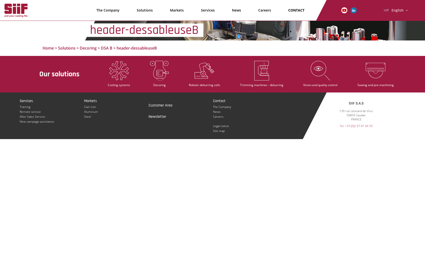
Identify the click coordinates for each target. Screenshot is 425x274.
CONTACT (296, 10)
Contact (219, 101)
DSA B (106, 48)
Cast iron (90, 107)
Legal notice (221, 126)
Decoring (88, 48)
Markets (177, 10)
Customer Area (160, 105)
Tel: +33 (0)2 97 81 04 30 (356, 126)
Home (48, 48)
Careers (264, 10)
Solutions (145, 10)
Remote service (30, 112)
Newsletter (157, 116)
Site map (219, 131)
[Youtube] (344, 10)
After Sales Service (32, 117)
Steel (87, 117)
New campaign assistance (37, 121)
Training (25, 107)
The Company (108, 10)
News (236, 10)
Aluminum (91, 112)
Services (208, 10)
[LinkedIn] (354, 10)
